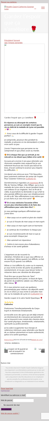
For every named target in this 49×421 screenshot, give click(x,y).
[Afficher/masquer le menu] (43, 8)
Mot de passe (6, 400)
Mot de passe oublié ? (10, 413)
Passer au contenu (9, 2)
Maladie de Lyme (36, 340)
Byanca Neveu (8, 340)
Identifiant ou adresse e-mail (13, 395)
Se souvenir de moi (11, 405)
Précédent (8, 40)
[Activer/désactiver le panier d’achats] (35, 8)
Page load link (7, 388)
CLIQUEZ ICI (31, 179)
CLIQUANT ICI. (37, 294)
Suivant (16, 40)
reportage (34, 183)
